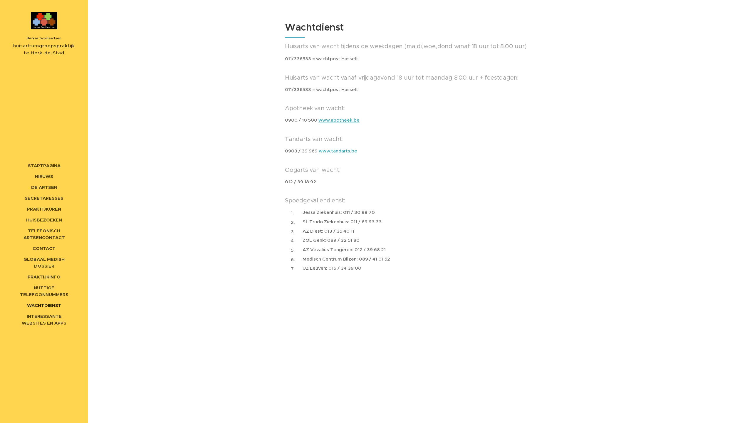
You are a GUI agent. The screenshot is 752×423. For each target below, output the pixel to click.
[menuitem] (44, 165)
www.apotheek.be (339, 120)
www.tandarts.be (338, 151)
